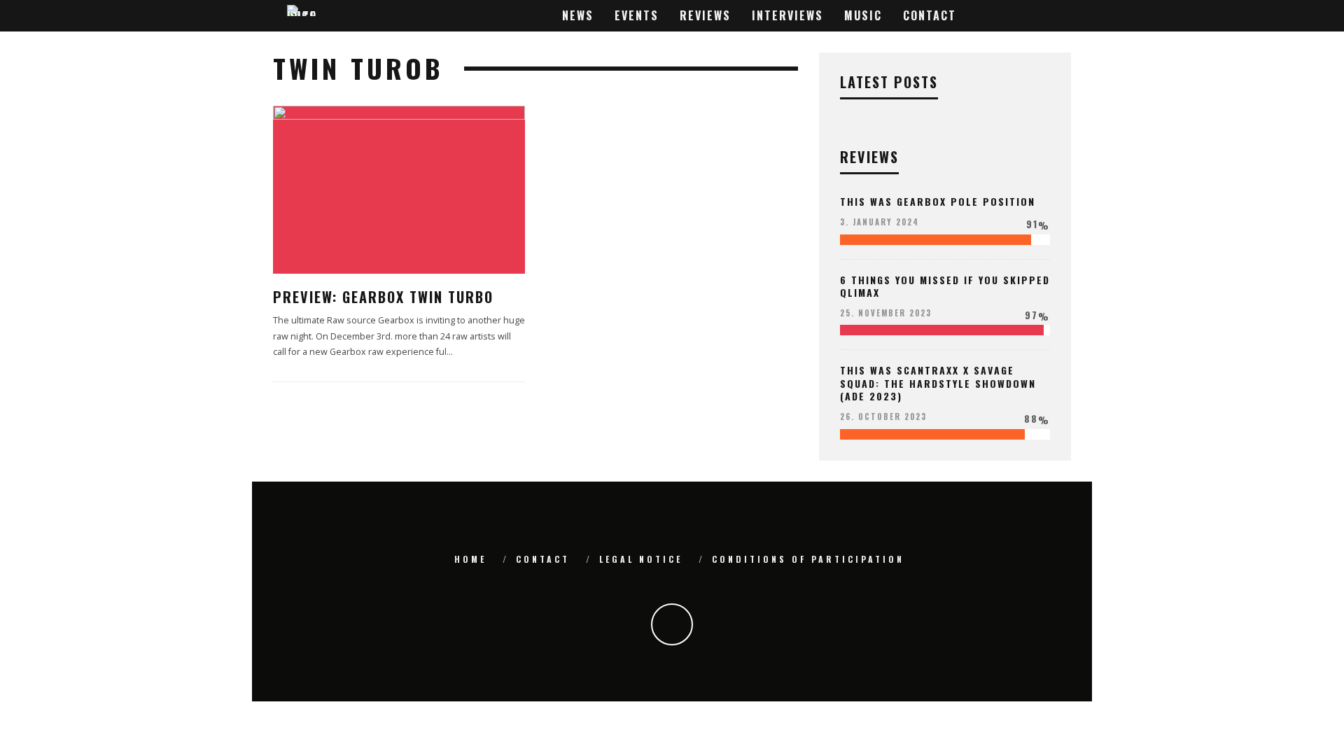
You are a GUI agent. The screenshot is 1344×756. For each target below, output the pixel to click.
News (578, 15)
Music (863, 15)
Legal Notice (640, 559)
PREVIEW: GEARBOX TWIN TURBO (383, 296)
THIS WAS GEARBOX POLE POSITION (937, 201)
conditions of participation (808, 559)
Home (470, 559)
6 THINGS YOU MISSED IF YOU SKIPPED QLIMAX (945, 286)
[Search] (1057, 15)
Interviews (787, 15)
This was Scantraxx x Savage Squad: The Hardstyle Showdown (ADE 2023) (938, 382)
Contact (929, 15)
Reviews (705, 15)
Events (637, 15)
